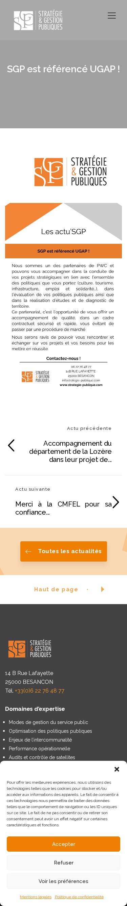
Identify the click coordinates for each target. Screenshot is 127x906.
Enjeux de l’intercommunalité (40, 740)
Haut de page (56, 589)
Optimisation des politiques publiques (50, 731)
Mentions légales (35, 897)
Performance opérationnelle (39, 748)
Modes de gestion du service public (48, 722)
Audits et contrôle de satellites (42, 757)
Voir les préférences (63, 881)
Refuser (63, 863)
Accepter (63, 844)
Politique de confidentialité (79, 897)
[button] (116, 769)
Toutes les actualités (70, 551)
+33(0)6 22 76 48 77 (39, 691)
